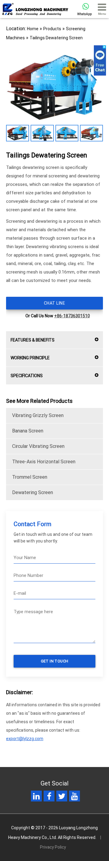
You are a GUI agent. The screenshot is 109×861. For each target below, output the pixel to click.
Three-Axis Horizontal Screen (43, 461)
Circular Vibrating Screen (38, 446)
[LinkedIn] (36, 797)
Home (32, 28)
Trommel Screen (29, 477)
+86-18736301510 (72, 315)
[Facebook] (49, 797)
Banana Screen (27, 431)
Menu (102, 13)
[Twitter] (61, 797)
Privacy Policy (53, 847)
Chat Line (54, 303)
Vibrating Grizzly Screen (38, 415)
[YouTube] (74, 797)
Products (52, 28)
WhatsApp (84, 14)
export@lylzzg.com (24, 738)
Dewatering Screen (32, 492)
